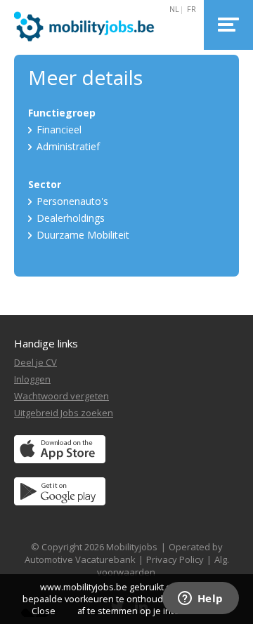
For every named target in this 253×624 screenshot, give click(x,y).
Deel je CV (35, 362)
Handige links (46, 343)
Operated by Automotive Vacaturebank (124, 553)
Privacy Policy (175, 559)
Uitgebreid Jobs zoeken (63, 412)
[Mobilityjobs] (99, 25)
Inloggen (32, 379)
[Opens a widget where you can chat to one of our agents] (200, 599)
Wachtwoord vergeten (61, 396)
